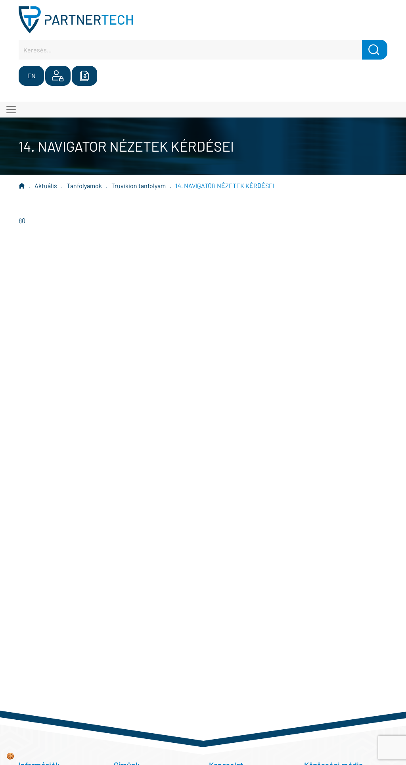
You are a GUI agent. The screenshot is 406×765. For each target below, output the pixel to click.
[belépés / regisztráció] (58, 76)
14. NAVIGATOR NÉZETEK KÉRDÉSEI (224, 185)
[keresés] (374, 50)
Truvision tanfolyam (138, 185)
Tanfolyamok (84, 185)
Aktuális (45, 185)
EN (31, 75)
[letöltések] (84, 76)
